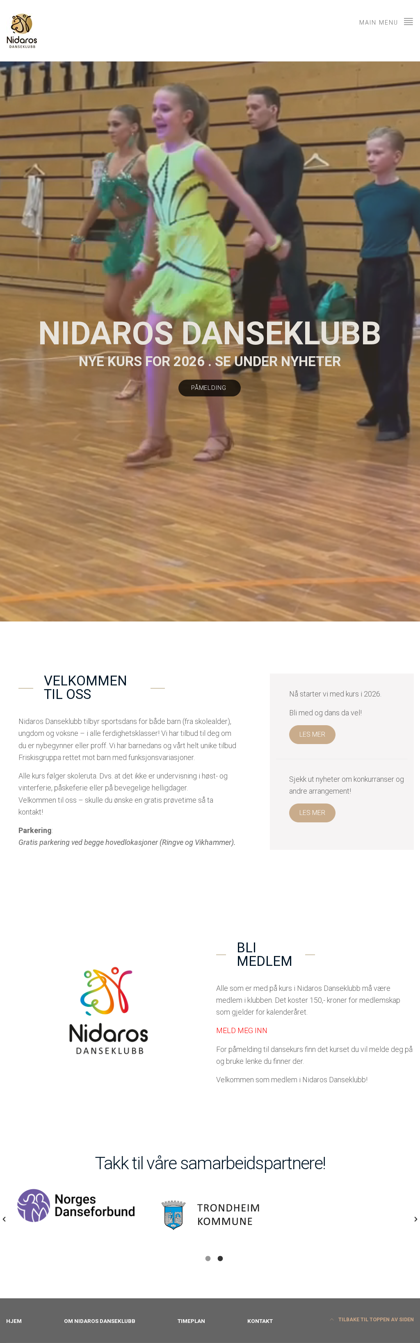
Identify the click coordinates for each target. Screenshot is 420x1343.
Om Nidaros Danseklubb (99, 1321)
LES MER (312, 734)
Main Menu (380, 22)
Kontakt (260, 1321)
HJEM (14, 1321)
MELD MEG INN (241, 1030)
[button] (4, 1219)
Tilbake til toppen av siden (375, 1320)
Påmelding (209, 388)
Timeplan (191, 1321)
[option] (76, 1213)
